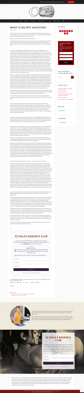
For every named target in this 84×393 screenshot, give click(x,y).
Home (20, 20)
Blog (50, 20)
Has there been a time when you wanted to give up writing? (22, 293)
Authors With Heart (62, 92)
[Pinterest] (62, 31)
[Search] (72, 77)
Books (32, 20)
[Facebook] (60, 31)
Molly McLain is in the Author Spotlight (18, 295)
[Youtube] (67, 31)
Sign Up (66, 62)
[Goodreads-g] (70, 31)
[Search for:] (64, 77)
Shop (63, 20)
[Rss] (67, 33)
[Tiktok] (65, 31)
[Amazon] (65, 33)
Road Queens (57, 20)
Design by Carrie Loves (55, 390)
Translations (41, 20)
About (25, 20)
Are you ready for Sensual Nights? (65, 99)
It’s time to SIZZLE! (62, 97)
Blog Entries (13, 292)
